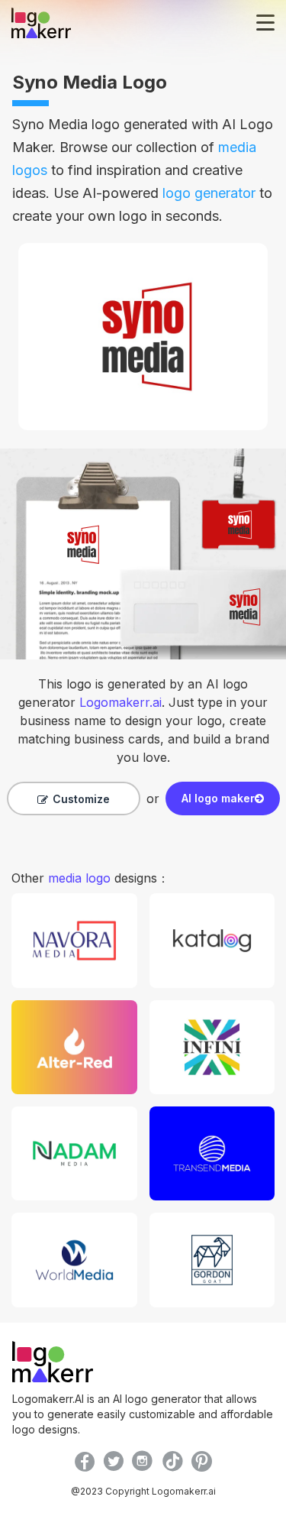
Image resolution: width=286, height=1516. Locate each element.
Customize (81, 798)
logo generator (208, 193)
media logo (79, 878)
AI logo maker (218, 798)
